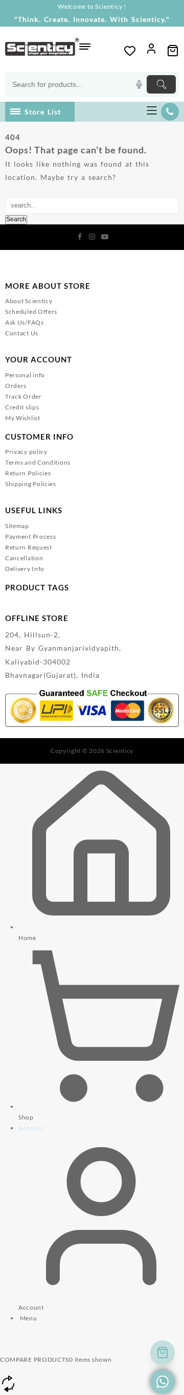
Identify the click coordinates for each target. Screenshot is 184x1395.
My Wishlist (22, 418)
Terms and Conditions (38, 462)
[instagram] (92, 236)
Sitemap (17, 526)
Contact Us (21, 333)
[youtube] (104, 236)
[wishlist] (130, 50)
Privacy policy (26, 451)
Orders (16, 386)
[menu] (152, 111)
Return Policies (28, 473)
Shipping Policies (30, 484)
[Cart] (173, 50)
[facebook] (79, 236)
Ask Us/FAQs (24, 322)
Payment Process (30, 536)
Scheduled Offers (31, 311)
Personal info (25, 375)
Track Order (23, 396)
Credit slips (22, 407)
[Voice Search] (139, 84)
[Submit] (161, 84)
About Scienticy (29, 301)
